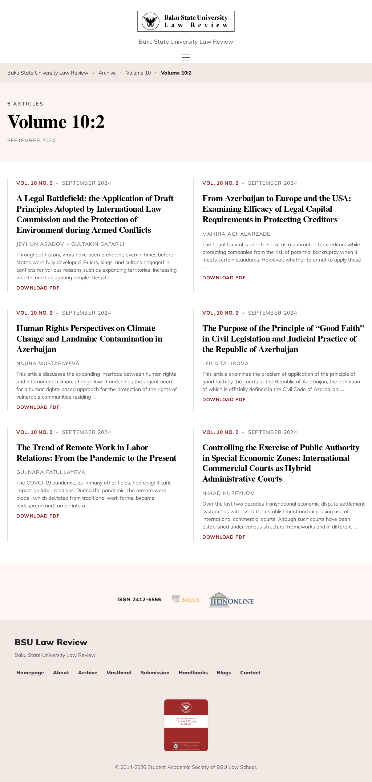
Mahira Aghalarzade (236, 234)
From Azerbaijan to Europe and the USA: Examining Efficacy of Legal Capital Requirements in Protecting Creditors (276, 208)
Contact (250, 672)
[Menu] (186, 57)
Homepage (30, 672)
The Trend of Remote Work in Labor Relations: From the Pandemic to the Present (96, 452)
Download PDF (37, 288)
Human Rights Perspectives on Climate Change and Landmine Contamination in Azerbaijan (89, 338)
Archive (107, 72)
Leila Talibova (225, 363)
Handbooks (193, 672)
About (61, 672)
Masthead (119, 672)
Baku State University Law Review (48, 72)
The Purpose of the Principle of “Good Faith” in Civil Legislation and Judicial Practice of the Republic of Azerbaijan (283, 338)
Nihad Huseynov (228, 493)
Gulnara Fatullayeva (50, 472)
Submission (155, 672)
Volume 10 (139, 72)
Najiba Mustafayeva (48, 363)
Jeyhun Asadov (40, 244)
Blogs (224, 672)
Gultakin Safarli (98, 244)
